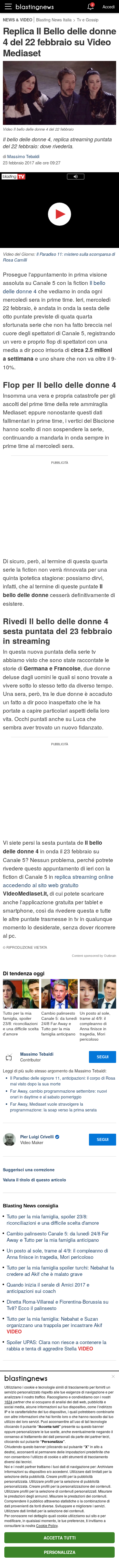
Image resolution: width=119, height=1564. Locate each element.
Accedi (109, 7)
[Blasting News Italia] (35, 6)
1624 (8, 1401)
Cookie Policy (46, 1525)
